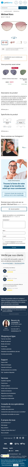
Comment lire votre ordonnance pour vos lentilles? (13, 412)
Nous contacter (5, 433)
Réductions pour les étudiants (8, 393)
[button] (4, 42)
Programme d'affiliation (7, 396)
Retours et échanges (6, 365)
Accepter (16, 465)
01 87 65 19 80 (14, 328)
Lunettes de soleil (8, 11)
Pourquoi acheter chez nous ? (8, 430)
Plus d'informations (7, 465)
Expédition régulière (6, 381)
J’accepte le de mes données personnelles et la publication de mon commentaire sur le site (14, 243)
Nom (4, 230)
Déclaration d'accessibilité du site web (10, 351)
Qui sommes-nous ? (6, 422)
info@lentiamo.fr (15, 331)
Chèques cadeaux (5, 386)
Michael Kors (16, 11)
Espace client (4, 362)
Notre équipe (4, 425)
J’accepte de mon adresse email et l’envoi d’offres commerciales (14, 310)
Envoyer (14, 247)
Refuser (22, 465)
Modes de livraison (5, 344)
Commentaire (6, 220)
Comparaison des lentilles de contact (10, 414)
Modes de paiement (6, 341)
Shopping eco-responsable (7, 398)
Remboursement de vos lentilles (9, 370)
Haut (20, 454)
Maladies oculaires (5, 406)
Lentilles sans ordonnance (7, 409)
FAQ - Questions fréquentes (7, 372)
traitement (12, 241)
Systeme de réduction (6, 391)
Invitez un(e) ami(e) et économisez (9, 388)
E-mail (4, 236)
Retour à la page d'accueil (12, 454)
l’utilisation (9, 309)
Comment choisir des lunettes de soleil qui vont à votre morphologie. (14, 194)
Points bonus (4, 383)
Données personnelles (6, 354)
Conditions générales (6, 349)
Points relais (4, 346)
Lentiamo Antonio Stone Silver (9, 78)
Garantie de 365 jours (6, 367)
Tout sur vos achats (6, 339)
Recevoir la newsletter (14, 314)
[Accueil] (1, 11)
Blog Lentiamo (4, 427)
